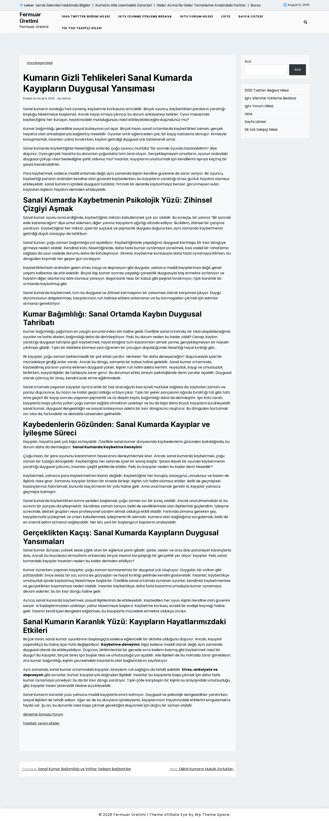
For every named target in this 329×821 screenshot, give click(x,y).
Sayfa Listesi (250, 16)
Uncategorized (40, 62)
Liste (225, 16)
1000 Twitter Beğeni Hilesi (86, 16)
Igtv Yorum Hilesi (196, 16)
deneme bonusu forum (43, 714)
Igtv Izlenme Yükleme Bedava (145, 16)
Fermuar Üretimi (30, 17)
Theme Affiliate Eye (168, 814)
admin (66, 98)
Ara (248, 61)
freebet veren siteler (41, 723)
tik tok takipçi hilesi (82, 28)
